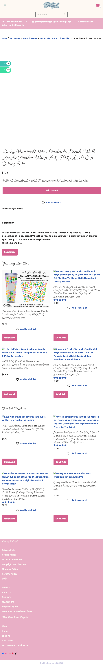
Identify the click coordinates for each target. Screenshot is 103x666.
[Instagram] (6, 653)
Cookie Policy (9, 554)
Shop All (6, 635)
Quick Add (9, 337)
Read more (10, 252)
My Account (8, 601)
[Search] (65, 14)
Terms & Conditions (12, 559)
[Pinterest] (13, 653)
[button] (60, 300)
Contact (6, 587)
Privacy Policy (9, 550)
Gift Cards (7, 640)
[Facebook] (3, 653)
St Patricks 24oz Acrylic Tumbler (55, 38)
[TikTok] (16, 653)
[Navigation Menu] (5, 5)
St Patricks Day (30, 38)
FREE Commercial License (15, 645)
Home (4, 38)
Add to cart (52, 190)
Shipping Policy (10, 569)
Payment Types (10, 606)
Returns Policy (9, 573)
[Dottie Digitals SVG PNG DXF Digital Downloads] (51, 5)
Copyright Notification (14, 564)
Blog (4, 626)
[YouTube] (9, 653)
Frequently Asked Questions (17, 611)
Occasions (15, 38)
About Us (6, 592)
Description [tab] (8, 222)
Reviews (6, 597)
